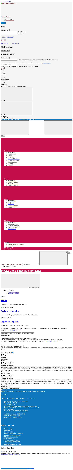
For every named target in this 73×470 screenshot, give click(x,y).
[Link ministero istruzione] (8, 3)
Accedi (3, 23)
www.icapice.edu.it (6, 352)
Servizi (69, 253)
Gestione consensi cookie (11, 440)
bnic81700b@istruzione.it (22, 406)
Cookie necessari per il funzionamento (12, 346)
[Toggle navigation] (15, 127)
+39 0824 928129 (12, 404)
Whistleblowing (8, 438)
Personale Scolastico (13, 293)
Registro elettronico (10, 311)
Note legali (7, 430)
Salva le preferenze (14, 388)
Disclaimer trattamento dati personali (11, 454)
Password (20, 34)
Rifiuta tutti (15, 333)
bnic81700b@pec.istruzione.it (23, 408)
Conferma (9, 118)
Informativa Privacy (9, 432)
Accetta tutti (28, 333)
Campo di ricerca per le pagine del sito (11, 264)
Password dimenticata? (7, 37)
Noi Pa (4, 300)
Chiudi (3, 73)
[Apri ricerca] (58, 127)
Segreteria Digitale (9, 322)
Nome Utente (21, 32)
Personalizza (4, 333)
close (2, 135)
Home (69, 252)
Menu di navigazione (33, 287)
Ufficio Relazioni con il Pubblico (13, 433)
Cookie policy (8, 429)
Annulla (3, 118)
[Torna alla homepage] (36, 119)
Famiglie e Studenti (13, 292)
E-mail (19, 59)
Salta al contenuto (6, 1)
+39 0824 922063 (12, 403)
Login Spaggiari (46, 63)
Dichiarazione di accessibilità (12, 435)
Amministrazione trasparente (12, 441)
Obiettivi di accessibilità (11, 437)
